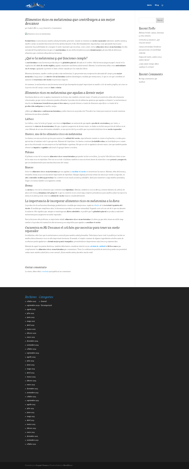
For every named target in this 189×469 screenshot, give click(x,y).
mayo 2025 (31, 321)
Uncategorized (46, 305)
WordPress (68, 465)
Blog (157, 5)
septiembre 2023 (33, 400)
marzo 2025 (31, 329)
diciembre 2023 (32, 389)
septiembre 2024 (33, 353)
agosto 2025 (31, 309)
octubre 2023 (31, 397)
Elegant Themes (42, 465)
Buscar (160, 20)
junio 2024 (30, 365)
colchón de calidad (97, 246)
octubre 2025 (31, 301)
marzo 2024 (31, 377)
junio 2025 (30, 317)
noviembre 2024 (33, 345)
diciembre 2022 (32, 436)
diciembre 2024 (32, 341)
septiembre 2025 (33, 305)
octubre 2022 (31, 444)
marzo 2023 (31, 424)
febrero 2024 (31, 381)
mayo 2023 (31, 416)
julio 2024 (30, 361)
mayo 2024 (31, 369)
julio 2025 (30, 313)
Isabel (30, 28)
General (46, 28)
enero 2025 (31, 337)
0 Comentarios (56, 28)
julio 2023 (30, 408)
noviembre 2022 (32, 440)
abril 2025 (30, 325)
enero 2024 (31, 385)
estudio (96, 205)
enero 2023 (31, 432)
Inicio (149, 5)
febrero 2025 (31, 333)
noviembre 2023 (32, 393)
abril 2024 (30, 373)
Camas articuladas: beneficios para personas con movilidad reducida (150, 50)
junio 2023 (30, 412)
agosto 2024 (31, 357)
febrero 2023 (31, 428)
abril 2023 (30, 420)
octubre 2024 (31, 349)
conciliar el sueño (78, 172)
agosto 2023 (31, 404)
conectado (45, 271)
